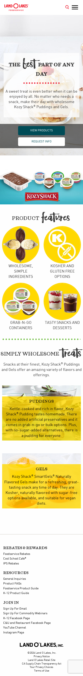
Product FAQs (12, 583)
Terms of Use (41, 670)
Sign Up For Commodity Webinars (25, 613)
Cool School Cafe (14, 558)
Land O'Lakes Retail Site (41, 660)
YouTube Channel (14, 627)
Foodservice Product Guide (21, 588)
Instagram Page (13, 632)
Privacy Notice (42, 656)
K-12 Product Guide (16, 593)
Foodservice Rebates (16, 554)
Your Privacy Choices (41, 667)
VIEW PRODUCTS (41, 130)
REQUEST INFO (41, 141)
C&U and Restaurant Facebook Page (27, 622)
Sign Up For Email (15, 608)
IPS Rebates (11, 563)
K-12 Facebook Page (16, 618)
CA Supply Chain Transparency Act (41, 663)
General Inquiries (14, 578)
